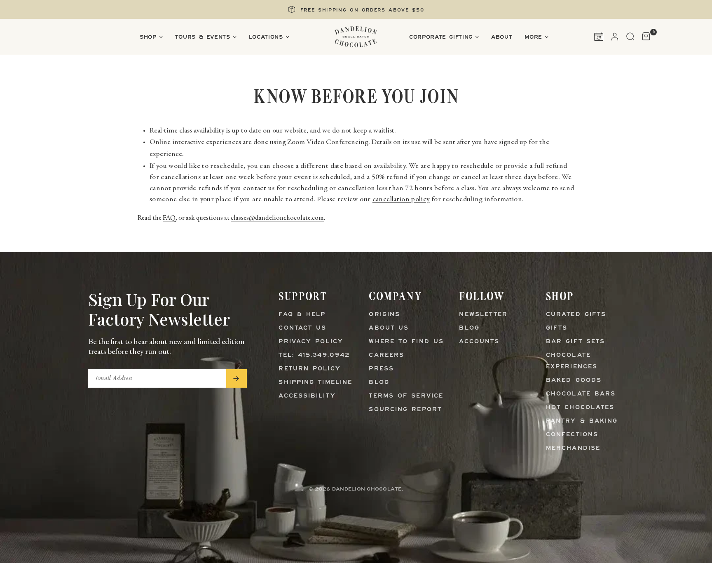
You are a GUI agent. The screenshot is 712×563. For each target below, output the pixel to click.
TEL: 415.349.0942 (314, 355)
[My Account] (615, 37)
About (501, 37)
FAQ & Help (302, 315)
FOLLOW (481, 296)
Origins (384, 315)
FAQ (169, 218)
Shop (148, 37)
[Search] (630, 37)
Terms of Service (406, 396)
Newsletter (483, 315)
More (533, 37)
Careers (386, 355)
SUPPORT (303, 296)
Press (381, 369)
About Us (389, 328)
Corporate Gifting (441, 37)
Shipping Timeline (315, 382)
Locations (266, 37)
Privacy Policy (311, 342)
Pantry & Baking (582, 421)
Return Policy (309, 369)
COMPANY (395, 296)
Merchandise (573, 448)
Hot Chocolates (580, 408)
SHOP (560, 296)
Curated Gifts (576, 315)
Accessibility (307, 396)
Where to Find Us (406, 342)
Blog (379, 382)
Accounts (479, 342)
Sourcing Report (405, 410)
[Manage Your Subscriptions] (598, 37)
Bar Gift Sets (575, 342)
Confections (572, 435)
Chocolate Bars (581, 394)
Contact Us (302, 328)
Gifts (557, 328)
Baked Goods (574, 380)
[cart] (644, 37)
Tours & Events (202, 37)
